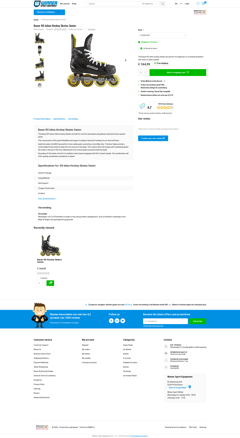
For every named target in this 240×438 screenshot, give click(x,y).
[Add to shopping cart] (50, 283)
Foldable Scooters (130, 363)
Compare (43, 278)
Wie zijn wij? (65, 4)
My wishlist (86, 358)
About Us (37, 349)
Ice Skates (127, 349)
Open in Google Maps (178, 388)
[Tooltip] (165, 81)
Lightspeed (73, 427)
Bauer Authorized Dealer (43, 371)
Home (36, 20)
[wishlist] (198, 3)
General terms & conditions (175, 427)
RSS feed (193, 427)
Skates (126, 354)
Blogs (74, 4)
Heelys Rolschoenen (42, 397)
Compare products (89, 363)
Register (85, 345)
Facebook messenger (179, 359)
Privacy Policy (39, 384)
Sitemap (37, 389)
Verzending (73, 119)
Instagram (117, 320)
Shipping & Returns (41, 358)
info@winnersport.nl (178, 352)
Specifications (59, 119)
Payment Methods (41, 363)
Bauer (41, 29)
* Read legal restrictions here (153, 326)
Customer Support (41, 345)
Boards (126, 367)
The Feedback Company (139, 436)
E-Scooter (127, 358)
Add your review (76, 29)
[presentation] (126, 60)
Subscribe (197, 321)
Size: (140, 30)
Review (37, 393)
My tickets (86, 354)
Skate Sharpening (41, 367)
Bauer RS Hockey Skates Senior (49, 260)
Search (163, 3)
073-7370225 (175, 345)
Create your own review (152, 138)
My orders (86, 349)
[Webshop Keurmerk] (42, 427)
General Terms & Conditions (45, 376)
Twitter (122, 320)
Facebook (111, 320)
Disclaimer (38, 380)
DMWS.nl (91, 427)
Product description (42, 119)
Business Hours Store (42, 354)
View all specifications (46, 198)
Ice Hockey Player (130, 376)
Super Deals (128, 345)
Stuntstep (127, 371)
